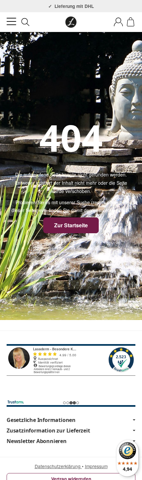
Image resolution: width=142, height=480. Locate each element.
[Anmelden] (118, 22)
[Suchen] (25, 22)
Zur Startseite (71, 225)
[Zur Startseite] (71, 22)
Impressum (96, 466)
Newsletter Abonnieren (37, 441)
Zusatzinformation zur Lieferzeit (48, 430)
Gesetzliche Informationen (41, 420)
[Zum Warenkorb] (130, 22)
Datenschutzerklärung (58, 466)
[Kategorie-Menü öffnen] (11, 21)
